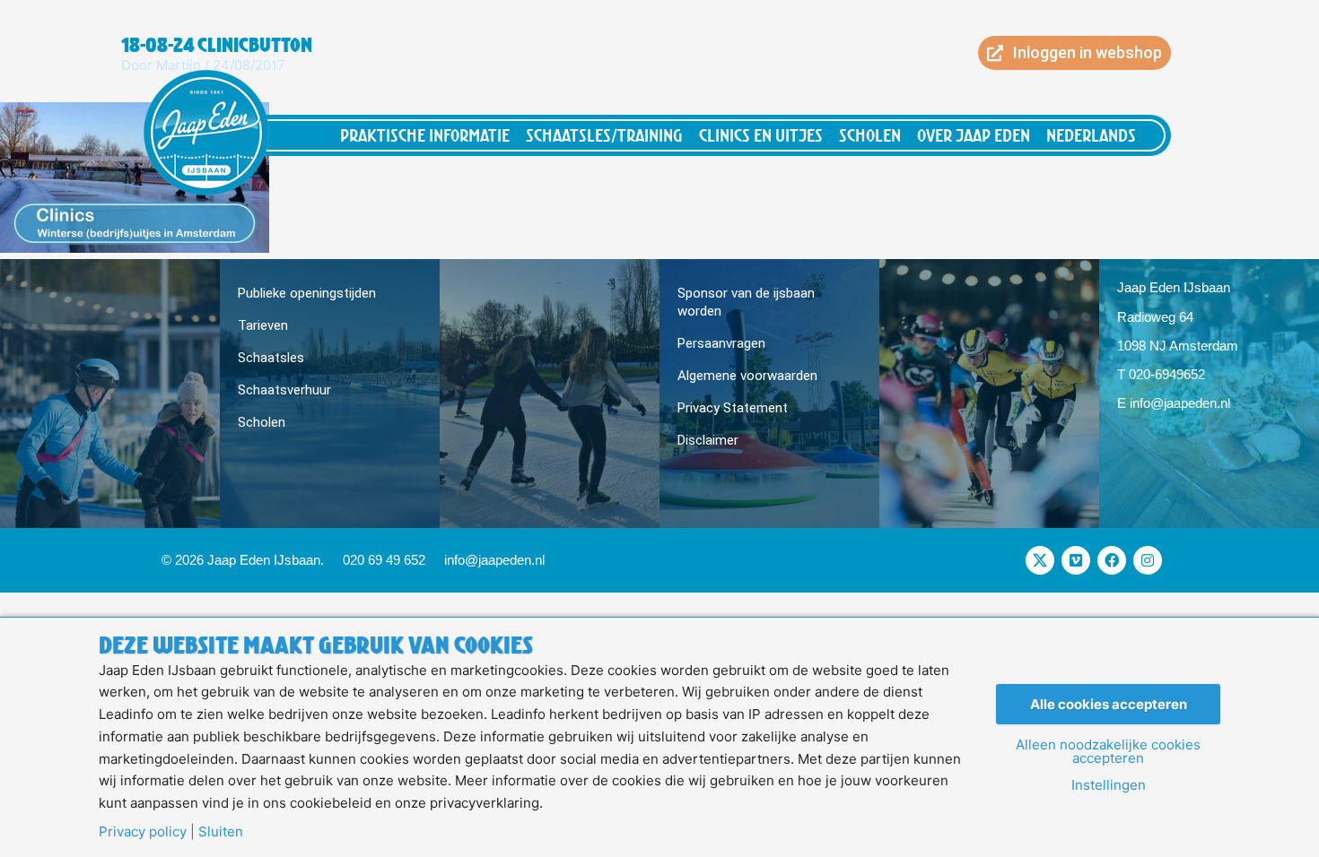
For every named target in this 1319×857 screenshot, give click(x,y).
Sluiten (220, 831)
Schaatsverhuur (284, 390)
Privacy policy (143, 831)
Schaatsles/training (604, 135)
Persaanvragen (721, 343)
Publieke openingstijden (307, 293)
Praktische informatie (425, 135)
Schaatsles (271, 358)
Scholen (870, 135)
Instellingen (1108, 785)
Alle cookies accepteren (1108, 704)
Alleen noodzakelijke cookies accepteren (1108, 751)
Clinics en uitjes (761, 135)
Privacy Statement (732, 408)
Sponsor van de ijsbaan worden (746, 302)
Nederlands (1091, 135)
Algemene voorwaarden (747, 376)
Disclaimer (707, 440)
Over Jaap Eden (973, 135)
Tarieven (263, 325)
